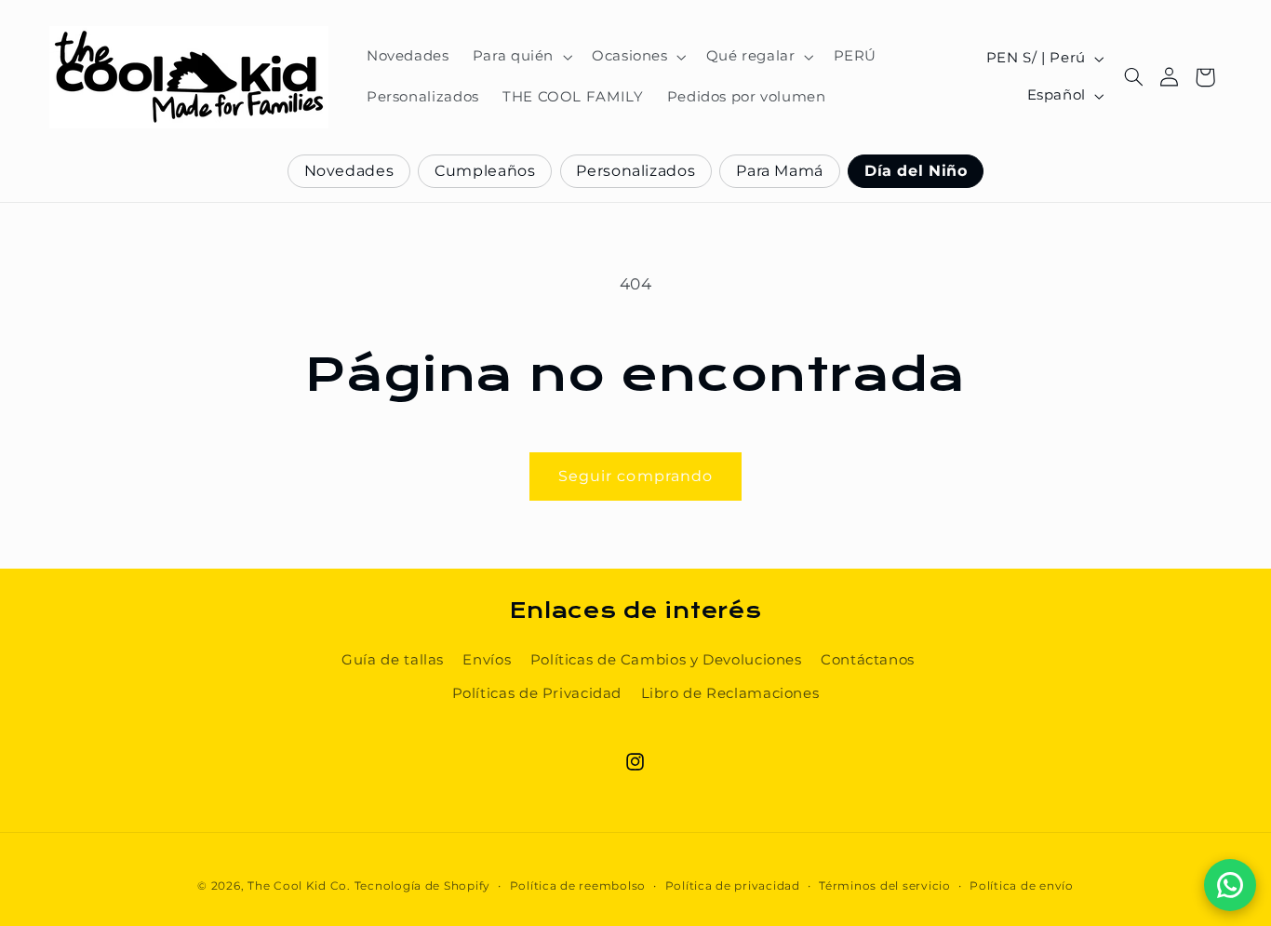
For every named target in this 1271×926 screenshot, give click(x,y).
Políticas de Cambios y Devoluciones (666, 659)
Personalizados (635, 171)
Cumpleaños (485, 171)
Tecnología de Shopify (422, 885)
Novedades (349, 171)
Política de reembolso (578, 885)
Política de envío (1022, 885)
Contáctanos (868, 659)
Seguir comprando (635, 476)
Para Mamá (779, 171)
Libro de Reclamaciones (730, 693)
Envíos (486, 659)
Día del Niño (916, 171)
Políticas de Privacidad (537, 693)
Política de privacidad (732, 885)
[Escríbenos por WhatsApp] (1230, 885)
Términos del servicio (884, 885)
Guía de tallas (392, 659)
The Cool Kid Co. (299, 885)
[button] (520, 56)
